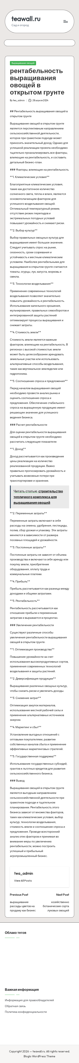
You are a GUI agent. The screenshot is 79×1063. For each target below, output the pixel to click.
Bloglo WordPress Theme (39, 1056)
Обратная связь (15, 1006)
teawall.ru (26, 18)
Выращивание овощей (23, 63)
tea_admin (23, 873)
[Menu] (65, 21)
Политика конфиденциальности (26, 1012)
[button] (23, 881)
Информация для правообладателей (29, 1000)
